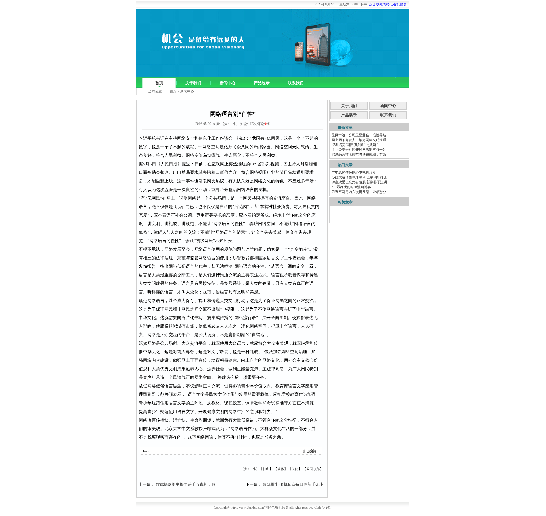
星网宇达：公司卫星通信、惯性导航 (359, 135)
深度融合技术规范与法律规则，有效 (359, 155)
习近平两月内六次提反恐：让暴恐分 (359, 192)
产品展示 (262, 83)
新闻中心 (227, 83)
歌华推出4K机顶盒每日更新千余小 (293, 484)
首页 (159, 83)
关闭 (295, 469)
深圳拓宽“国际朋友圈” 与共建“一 (356, 145)
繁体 (280, 469)
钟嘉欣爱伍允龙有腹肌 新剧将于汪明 (359, 182)
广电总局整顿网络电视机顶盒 (354, 172)
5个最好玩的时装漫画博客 (351, 187)
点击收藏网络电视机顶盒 (388, 4)
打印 (266, 469)
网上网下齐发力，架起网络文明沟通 (359, 140)
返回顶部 (313, 469)
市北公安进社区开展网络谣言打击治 (359, 150)
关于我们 (193, 83)
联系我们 (296, 83)
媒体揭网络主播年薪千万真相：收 (186, 484)
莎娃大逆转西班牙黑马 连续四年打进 (359, 177)
